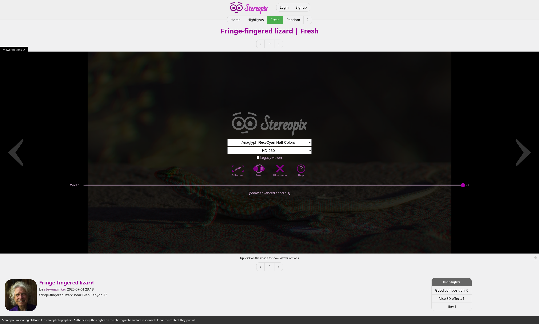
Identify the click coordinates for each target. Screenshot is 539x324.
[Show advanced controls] (269, 193)
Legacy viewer (271, 157)
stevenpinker (55, 289)
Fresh (275, 19)
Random (293, 19)
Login (284, 7)
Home (235, 19)
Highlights (255, 19)
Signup (301, 7)
